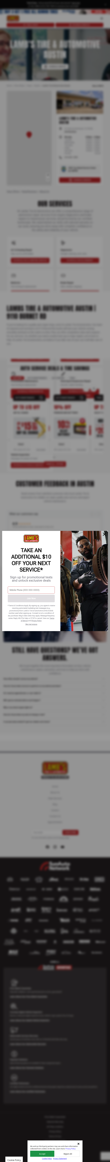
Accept (42, 1153)
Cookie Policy (47, 1158)
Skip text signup (31, 624)
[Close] (104, 534)
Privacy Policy (36, 621)
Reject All (68, 1153)
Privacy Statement (60, 1158)
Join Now (31, 598)
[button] (78, 1143)
